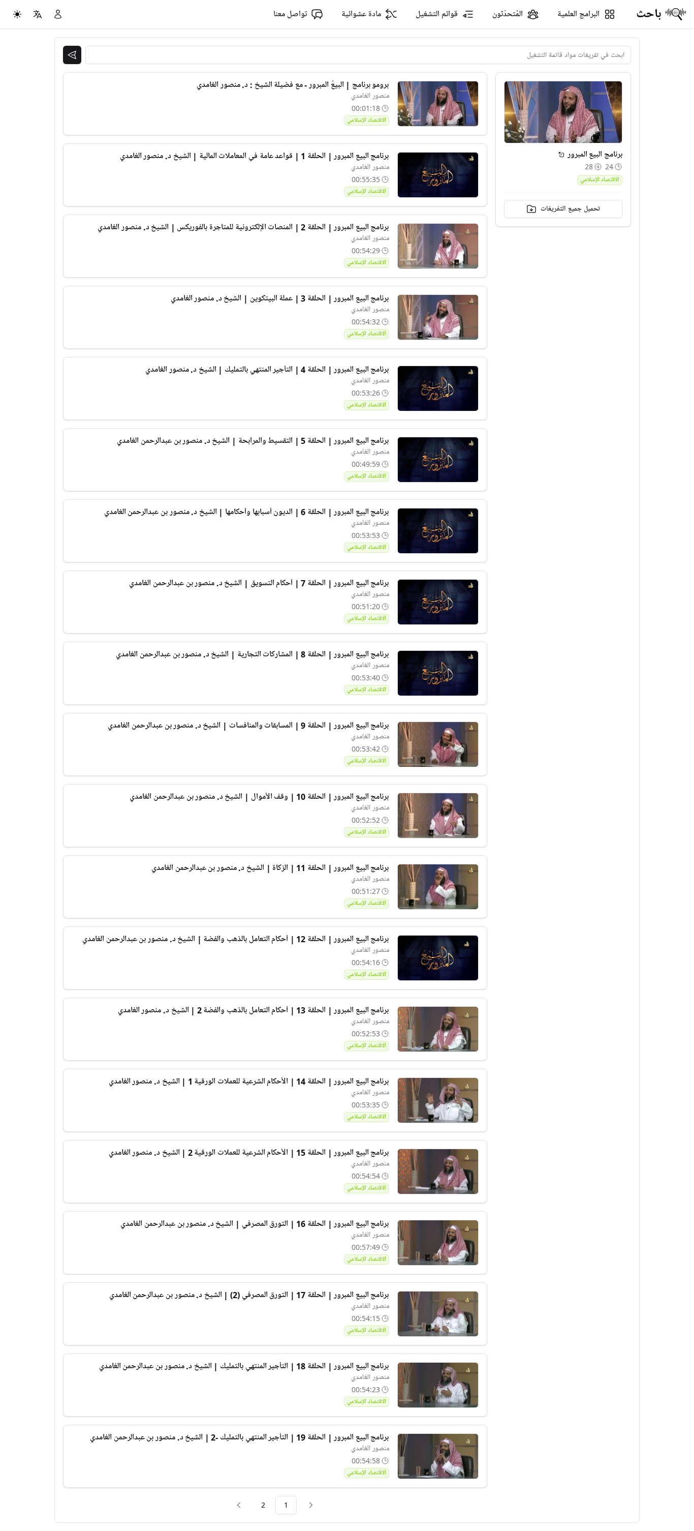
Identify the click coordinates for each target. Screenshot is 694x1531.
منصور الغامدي (370, 96)
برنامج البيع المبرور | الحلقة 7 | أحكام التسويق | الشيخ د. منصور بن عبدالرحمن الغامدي (259, 583)
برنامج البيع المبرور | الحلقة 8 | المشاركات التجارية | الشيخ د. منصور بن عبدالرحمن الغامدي (252, 654)
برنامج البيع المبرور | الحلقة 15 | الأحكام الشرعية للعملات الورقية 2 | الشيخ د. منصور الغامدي (249, 1153)
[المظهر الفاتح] (17, 14)
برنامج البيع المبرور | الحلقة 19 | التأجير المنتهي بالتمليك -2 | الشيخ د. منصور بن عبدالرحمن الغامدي (239, 1437)
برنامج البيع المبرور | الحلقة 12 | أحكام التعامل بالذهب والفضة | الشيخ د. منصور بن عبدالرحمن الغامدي (235, 939)
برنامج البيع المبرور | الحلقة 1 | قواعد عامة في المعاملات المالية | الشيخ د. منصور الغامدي (254, 156)
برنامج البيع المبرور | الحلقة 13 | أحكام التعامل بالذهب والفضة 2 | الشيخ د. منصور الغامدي (253, 1010)
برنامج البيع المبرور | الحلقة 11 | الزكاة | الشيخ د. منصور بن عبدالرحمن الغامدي (270, 868)
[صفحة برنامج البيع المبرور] (561, 155)
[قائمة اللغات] (37, 14)
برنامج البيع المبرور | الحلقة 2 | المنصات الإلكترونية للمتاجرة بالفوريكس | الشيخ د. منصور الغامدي (243, 227)
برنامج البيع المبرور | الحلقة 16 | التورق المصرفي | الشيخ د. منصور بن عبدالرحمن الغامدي (254, 1224)
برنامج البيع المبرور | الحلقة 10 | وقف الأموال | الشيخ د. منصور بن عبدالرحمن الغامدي (259, 797)
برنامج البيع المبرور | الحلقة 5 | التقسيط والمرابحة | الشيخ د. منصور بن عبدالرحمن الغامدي (253, 441)
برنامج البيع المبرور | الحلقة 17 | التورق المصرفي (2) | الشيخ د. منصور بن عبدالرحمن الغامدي (249, 1295)
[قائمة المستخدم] (58, 14)
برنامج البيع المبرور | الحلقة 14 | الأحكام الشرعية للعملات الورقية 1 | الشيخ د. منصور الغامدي (249, 1081)
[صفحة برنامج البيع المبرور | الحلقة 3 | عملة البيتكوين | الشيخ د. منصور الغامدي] (438, 317)
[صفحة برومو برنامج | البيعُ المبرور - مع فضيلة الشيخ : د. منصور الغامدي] (438, 104)
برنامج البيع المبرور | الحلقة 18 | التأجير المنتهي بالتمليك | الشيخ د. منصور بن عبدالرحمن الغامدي (244, 1366)
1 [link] (286, 1505)
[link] (311, 1505)
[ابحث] (72, 55)
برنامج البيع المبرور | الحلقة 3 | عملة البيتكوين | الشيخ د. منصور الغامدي (280, 298)
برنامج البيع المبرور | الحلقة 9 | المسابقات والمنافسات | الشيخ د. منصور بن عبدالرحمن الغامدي (248, 726)
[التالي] (239, 1505)
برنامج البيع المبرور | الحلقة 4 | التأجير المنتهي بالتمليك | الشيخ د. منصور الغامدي (267, 370)
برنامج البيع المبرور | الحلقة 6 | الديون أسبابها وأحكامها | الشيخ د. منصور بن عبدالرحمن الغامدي (246, 512)
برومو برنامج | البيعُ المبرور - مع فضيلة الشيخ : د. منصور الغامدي (293, 85)
